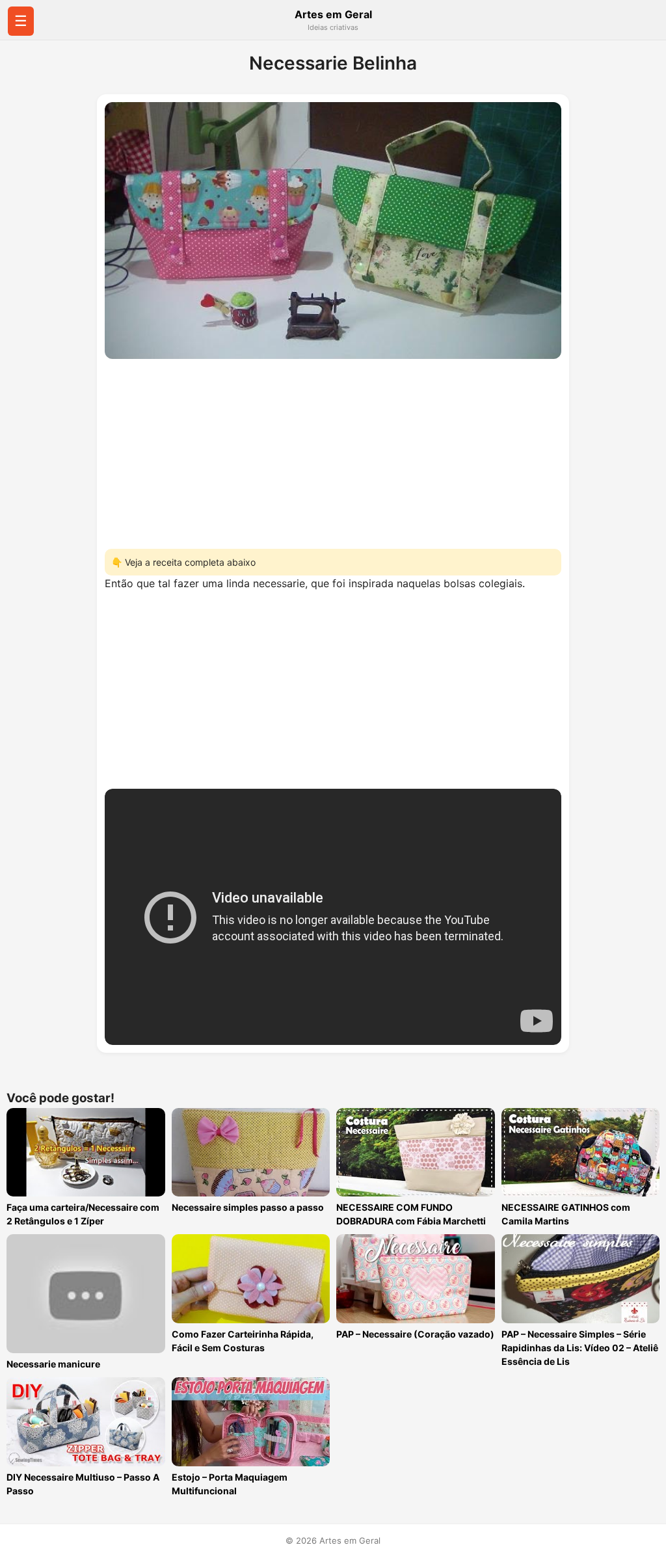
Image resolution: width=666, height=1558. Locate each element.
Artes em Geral (333, 14)
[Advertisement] (333, 450)
